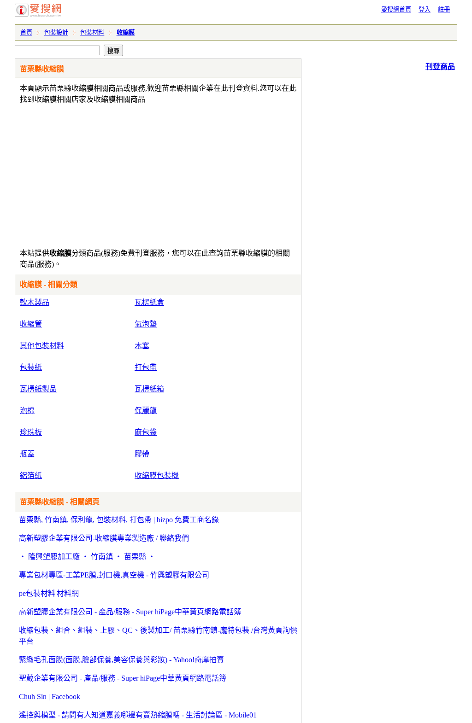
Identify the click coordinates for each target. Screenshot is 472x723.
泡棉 (27, 410)
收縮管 (31, 324)
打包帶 (146, 367)
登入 (425, 9)
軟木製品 (34, 302)
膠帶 (142, 454)
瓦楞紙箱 (149, 389)
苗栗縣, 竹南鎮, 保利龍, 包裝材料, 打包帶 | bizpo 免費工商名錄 (119, 520)
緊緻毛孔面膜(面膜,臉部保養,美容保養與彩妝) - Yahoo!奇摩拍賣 (121, 660)
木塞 (142, 346)
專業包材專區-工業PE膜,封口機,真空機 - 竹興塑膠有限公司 (114, 575)
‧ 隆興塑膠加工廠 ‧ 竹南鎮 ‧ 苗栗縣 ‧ (87, 556)
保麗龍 (146, 410)
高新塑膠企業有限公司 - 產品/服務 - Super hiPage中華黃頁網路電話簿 (130, 612)
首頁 (26, 32)
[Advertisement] (131, 174)
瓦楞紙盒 (149, 302)
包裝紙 (31, 367)
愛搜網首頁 (396, 9)
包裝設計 (56, 32)
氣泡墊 (146, 324)
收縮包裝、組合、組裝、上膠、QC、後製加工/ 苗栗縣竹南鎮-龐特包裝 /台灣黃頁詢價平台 (158, 635)
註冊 (444, 9)
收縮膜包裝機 (157, 475)
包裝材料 (92, 32)
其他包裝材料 (42, 346)
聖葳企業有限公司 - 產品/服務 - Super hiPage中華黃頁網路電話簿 (122, 678)
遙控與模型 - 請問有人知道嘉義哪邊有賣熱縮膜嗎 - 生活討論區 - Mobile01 (138, 715)
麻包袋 (146, 432)
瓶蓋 (27, 454)
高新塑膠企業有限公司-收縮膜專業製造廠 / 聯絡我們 (104, 538)
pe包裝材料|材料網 (49, 593)
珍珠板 (31, 432)
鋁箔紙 (31, 475)
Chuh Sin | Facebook (49, 696)
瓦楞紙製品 (38, 389)
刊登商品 (440, 66)
